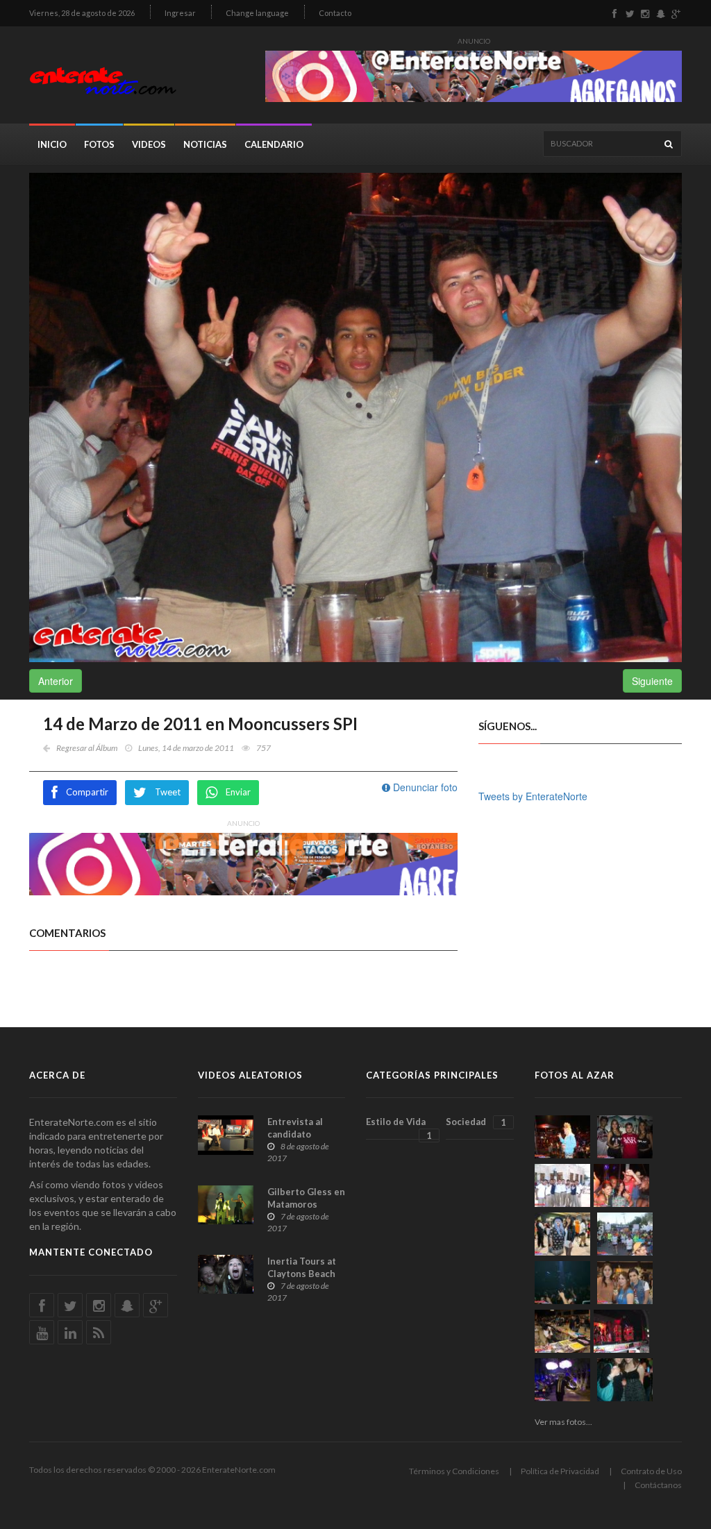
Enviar (238, 791)
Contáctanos (658, 1485)
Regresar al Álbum (86, 748)
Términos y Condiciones (454, 1471)
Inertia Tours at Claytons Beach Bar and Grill (301, 1274)
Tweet (168, 791)
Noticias (205, 144)
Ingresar (180, 12)
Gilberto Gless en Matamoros (306, 1198)
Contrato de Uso (651, 1471)
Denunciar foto (424, 787)
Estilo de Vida (399, 1128)
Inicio (52, 144)
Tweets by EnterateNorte (532, 796)
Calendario (273, 144)
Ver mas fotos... (563, 1422)
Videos (149, 144)
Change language (257, 12)
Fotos (99, 144)
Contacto (335, 12)
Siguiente (652, 681)
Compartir (87, 791)
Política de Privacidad (560, 1471)
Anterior (55, 681)
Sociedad (475, 1122)
